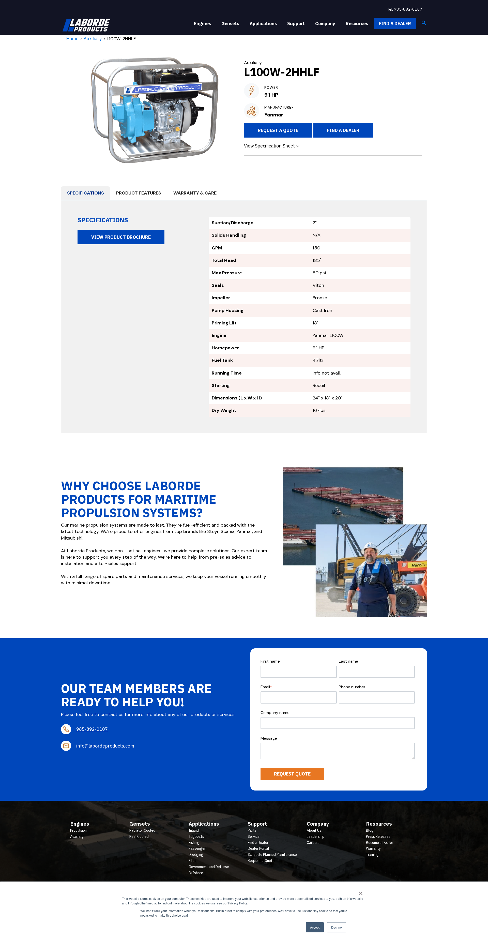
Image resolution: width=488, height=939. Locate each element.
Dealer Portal (258, 848)
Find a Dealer (395, 23)
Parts (252, 830)
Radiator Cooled (142, 830)
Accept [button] (314, 927)
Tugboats (196, 836)
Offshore (196, 873)
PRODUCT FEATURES (138, 193)
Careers (313, 842)
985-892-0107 (408, 9)
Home (72, 38)
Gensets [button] (230, 23)
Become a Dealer (379, 842)
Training (372, 854)
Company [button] (325, 23)
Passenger (197, 848)
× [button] (360, 891)
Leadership (315, 836)
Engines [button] (202, 23)
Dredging (196, 854)
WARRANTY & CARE (195, 193)
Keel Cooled (139, 836)
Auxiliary (93, 38)
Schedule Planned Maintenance (272, 854)
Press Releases (378, 836)
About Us (314, 830)
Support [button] (296, 23)
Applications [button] (263, 23)
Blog (370, 830)
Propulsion (78, 830)
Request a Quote (278, 130)
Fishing (194, 842)
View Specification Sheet (270, 146)
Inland (194, 830)
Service (254, 836)
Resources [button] (357, 23)
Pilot (192, 860)
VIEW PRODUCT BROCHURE (121, 237)
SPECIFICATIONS (85, 193)
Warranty (373, 848)
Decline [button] (336, 927)
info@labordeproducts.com (105, 746)
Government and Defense (209, 867)
